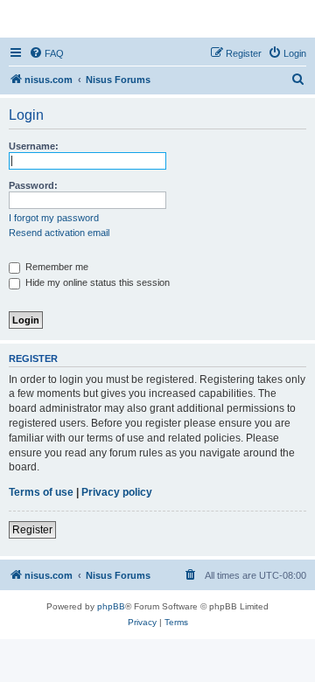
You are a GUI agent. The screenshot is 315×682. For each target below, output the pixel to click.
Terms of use (41, 492)
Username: (34, 146)
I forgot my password (54, 217)
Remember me (55, 266)
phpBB (111, 606)
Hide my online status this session (96, 282)
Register (32, 530)
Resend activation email (59, 232)
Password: (33, 185)
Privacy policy (116, 492)
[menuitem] (46, 53)
